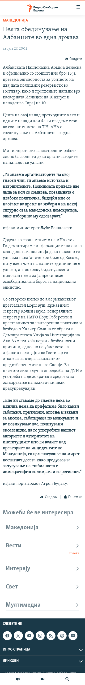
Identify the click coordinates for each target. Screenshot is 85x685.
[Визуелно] (42, 679)
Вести (13, 546)
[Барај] (67, 679)
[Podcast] (61, 635)
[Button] (73, 59)
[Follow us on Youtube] (29, 635)
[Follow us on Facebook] (7, 635)
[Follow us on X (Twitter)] (18, 635)
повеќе (74, 553)
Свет (12, 587)
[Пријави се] (72, 635)
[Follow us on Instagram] (40, 635)
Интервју (18, 569)
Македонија (15, 20)
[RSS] (51, 635)
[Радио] (18, 679)
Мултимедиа (23, 605)
